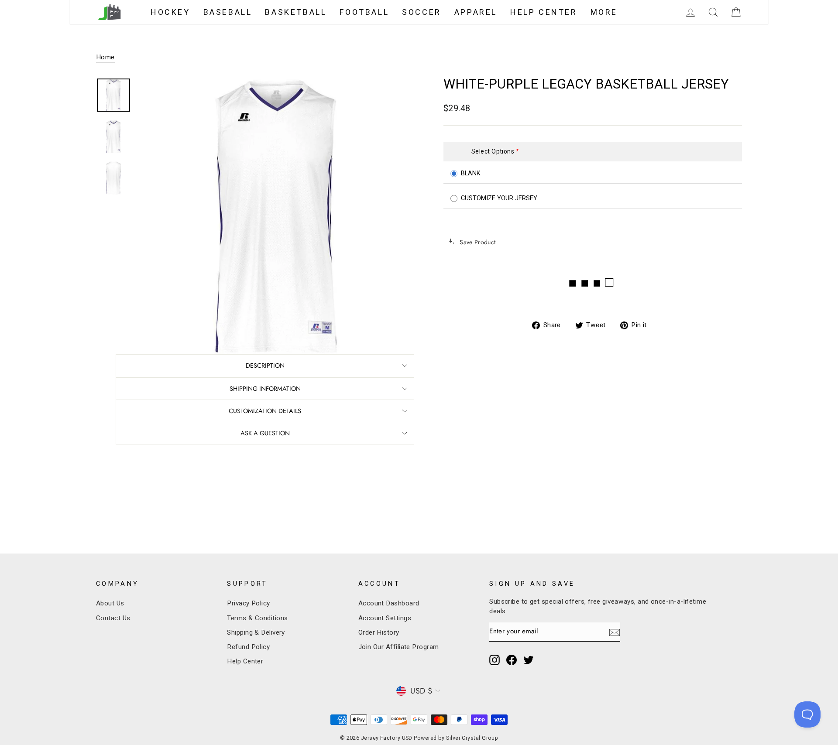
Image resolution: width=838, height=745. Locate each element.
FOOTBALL (364, 12)
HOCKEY (170, 12)
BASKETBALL (295, 12)
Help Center (245, 661)
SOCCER (421, 12)
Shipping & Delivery (256, 632)
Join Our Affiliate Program (398, 647)
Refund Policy (248, 647)
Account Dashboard (388, 603)
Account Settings (384, 618)
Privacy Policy (248, 603)
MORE (604, 12)
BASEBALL (227, 12)
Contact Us (113, 618)
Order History (378, 632)
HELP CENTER (543, 12)
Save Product (477, 242)
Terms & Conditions (257, 618)
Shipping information (265, 388)
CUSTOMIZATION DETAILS (265, 411)
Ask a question (265, 433)
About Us (110, 603)
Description (265, 365)
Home (105, 57)
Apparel (475, 12)
